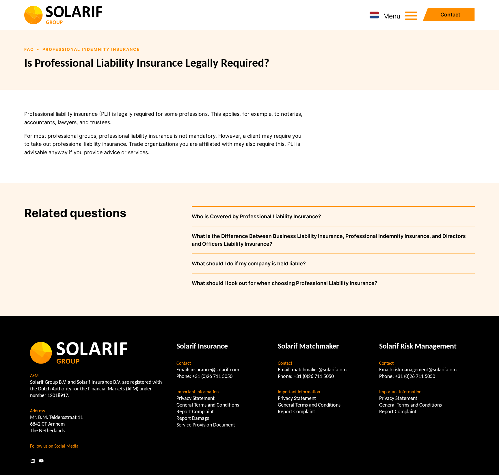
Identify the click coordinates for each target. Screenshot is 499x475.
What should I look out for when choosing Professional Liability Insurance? (284, 283)
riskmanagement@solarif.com (425, 370)
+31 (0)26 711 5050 (212, 376)
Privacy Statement (195, 398)
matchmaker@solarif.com (319, 370)
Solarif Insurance (202, 347)
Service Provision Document (205, 425)
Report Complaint (195, 412)
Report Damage (192, 418)
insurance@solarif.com (215, 370)
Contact (450, 15)
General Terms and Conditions (207, 405)
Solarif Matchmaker (308, 347)
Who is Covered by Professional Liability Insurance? (256, 216)
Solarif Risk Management (418, 347)
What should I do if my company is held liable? (249, 263)
